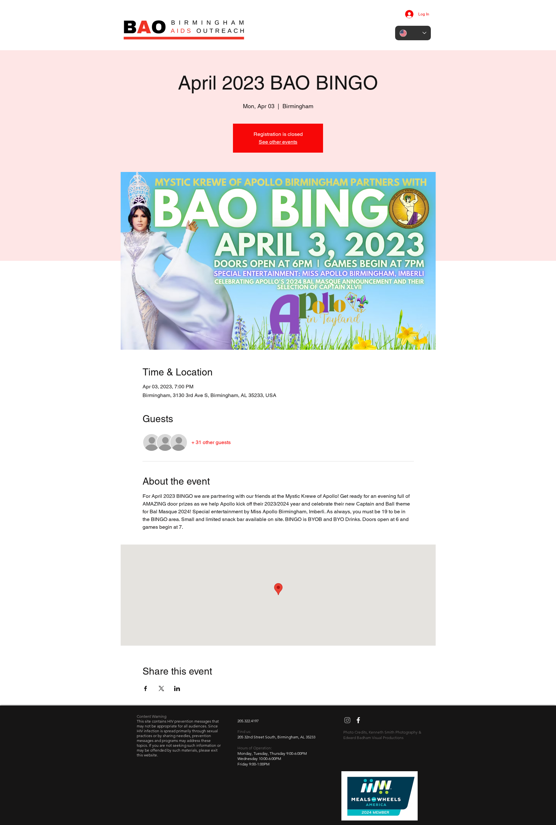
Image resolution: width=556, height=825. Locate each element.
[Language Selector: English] (413, 33)
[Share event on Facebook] (146, 688)
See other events (278, 142)
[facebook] (358, 720)
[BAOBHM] (347, 720)
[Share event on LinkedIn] (177, 688)
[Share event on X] (161, 688)
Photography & (408, 732)
